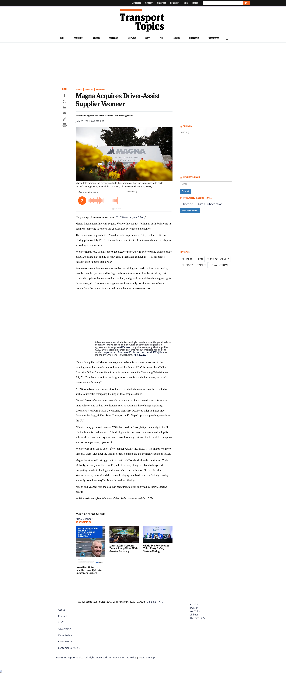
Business (96, 38)
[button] (64, 119)
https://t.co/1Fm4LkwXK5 (117, 352)
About (61, 609)
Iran (200, 259)
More (227, 38)
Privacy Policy (117, 657)
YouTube (195, 611)
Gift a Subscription (210, 204)
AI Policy (131, 657)
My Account (174, 3)
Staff (60, 622)
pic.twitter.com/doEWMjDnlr (148, 352)
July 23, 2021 (141, 354)
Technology (113, 38)
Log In (186, 3)
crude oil (188, 259)
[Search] (246, 3)
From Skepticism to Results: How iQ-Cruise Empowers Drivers (89, 570)
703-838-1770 (154, 602)
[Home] (143, 20)
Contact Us (64, 616)
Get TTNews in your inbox (130, 217)
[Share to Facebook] (64, 96)
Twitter (194, 607)
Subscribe (149, 3)
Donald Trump (219, 265)
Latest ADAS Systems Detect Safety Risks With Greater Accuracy (123, 548)
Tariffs (201, 265)
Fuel (161, 38)
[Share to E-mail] (64, 113)
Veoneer (88, 518)
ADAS (79, 518)
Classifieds (161, 3)
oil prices (187, 265)
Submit (185, 191)
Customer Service (68, 648)
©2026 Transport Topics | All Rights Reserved (81, 657)
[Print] (64, 125)
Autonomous (194, 38)
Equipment (132, 38)
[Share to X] (64, 102)
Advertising (136, 3)
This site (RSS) (197, 618)
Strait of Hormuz (218, 259)
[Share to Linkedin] (64, 107)
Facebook (195, 604)
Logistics (176, 38)
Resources (64, 641)
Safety (147, 38)
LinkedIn (194, 614)
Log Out (195, 3)
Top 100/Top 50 (214, 38)
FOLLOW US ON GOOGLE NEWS (190, 210)
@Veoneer (126, 347)
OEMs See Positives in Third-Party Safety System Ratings (156, 548)
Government (78, 38)
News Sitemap (147, 657)
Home (62, 38)
